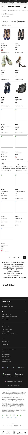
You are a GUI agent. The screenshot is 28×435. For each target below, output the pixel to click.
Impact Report (6, 357)
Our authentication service (9, 316)
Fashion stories (6, 361)
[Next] (18, 257)
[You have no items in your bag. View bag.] (25, 7)
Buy (3, 311)
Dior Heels (7, 266)
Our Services (6, 301)
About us (4, 352)
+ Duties (5, 156)
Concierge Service (7, 306)
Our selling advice (7, 329)
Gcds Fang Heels (9, 268)
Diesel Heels (19, 264)
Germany (22, 425)
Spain (13, 426)
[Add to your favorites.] (12, 44)
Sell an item (5, 331)
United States (16, 425)
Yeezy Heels (22, 277)
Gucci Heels (19, 268)
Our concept (5, 304)
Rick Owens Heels (13, 275)
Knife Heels (5, 262)
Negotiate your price (6, 167)
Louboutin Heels (8, 264)
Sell (3, 324)
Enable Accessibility (14, 1)
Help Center (5, 342)
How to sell (5, 327)
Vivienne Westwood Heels (9, 277)
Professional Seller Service (9, 334)
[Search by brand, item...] (3, 6)
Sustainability (6, 354)
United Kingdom (10, 425)
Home (3, 11)
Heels (23, 11)
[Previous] (9, 257)
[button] (25, 7)
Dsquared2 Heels (17, 266)
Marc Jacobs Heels (8, 274)
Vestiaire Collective (9, 349)
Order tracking (6, 314)
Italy (15, 426)
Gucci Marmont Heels (13, 270)
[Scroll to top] (24, 257)
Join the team (6, 359)
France (4, 425)
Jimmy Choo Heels (13, 272)
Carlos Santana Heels (17, 262)
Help (3, 339)
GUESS (8, 11)
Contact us (5, 344)
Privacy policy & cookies (13, 385)
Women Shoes (16, 11)
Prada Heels (19, 274)
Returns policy (6, 319)
